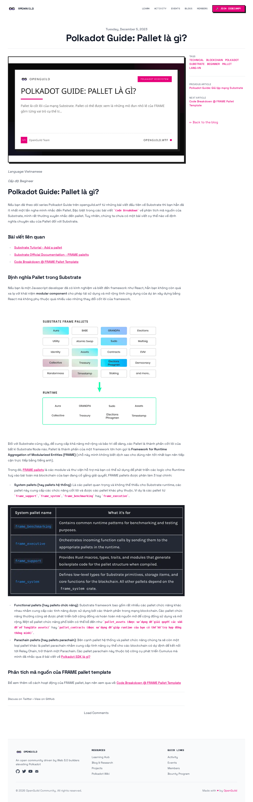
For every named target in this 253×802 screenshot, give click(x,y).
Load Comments (96, 713)
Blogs (188, 8)
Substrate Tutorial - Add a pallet (38, 247)
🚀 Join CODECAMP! (229, 8)
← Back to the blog (203, 122)
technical (196, 60)
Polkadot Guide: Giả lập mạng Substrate (216, 88)
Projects (97, 768)
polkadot (232, 60)
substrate (197, 64)
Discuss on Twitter (20, 699)
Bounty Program (179, 773)
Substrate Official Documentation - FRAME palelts (51, 255)
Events (175, 8)
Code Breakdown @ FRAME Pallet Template (46, 262)
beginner (213, 64)
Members (202, 8)
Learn (146, 8)
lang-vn (195, 68)
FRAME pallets (33, 470)
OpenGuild (230, 790)
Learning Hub (101, 757)
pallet (227, 64)
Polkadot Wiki (101, 773)
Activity (160, 8)
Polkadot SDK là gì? (75, 657)
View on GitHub (44, 699)
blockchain (214, 60)
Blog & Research (102, 762)
